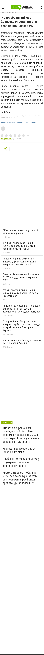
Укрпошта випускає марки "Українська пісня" (19, 450)
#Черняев (33, 122)
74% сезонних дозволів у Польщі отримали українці (20, 232)
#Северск (19, 122)
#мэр (26, 122)
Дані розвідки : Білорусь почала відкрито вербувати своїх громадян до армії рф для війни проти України (22, 326)
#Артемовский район (8, 122)
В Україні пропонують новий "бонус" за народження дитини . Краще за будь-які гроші (20, 245)
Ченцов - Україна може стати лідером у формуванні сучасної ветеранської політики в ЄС (19, 261)
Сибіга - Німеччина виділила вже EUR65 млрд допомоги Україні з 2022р (21, 277)
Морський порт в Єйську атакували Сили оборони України (22, 342)
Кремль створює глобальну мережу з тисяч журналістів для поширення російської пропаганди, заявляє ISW (20, 478)
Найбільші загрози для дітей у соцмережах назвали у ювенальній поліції (21, 462)
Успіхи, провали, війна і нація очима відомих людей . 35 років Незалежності (20, 293)
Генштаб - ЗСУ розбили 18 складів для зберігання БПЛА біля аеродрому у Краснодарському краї (22, 308)
